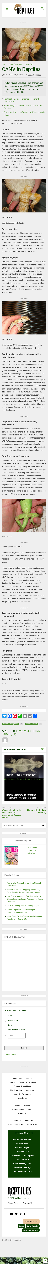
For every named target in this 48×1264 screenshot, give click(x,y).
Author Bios (32, 1125)
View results (11, 1054)
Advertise (31, 853)
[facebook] (24, 1214)
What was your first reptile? (16, 1010)
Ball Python (29, 1156)
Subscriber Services (31, 1230)
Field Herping (16, 1090)
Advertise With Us (15, 1125)
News (30, 1109)
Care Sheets (17, 1078)
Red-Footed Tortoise (22, 1140)
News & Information (22, 1094)
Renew (21, 1226)
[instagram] (21, 1214)
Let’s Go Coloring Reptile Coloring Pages (23, 906)
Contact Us (31, 850)
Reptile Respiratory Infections (21, 774)
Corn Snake (15, 1156)
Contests (22, 1113)
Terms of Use (28, 1203)
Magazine (30, 1090)
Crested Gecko (22, 1152)
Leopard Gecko (22, 1160)
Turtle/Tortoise (13, 1020)
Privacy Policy (13, 1203)
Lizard (10, 1025)
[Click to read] (24, 766)
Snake (10, 1016)
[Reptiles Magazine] (23, 16)
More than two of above (16, 1030)
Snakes (29, 1078)
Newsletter (22, 1098)
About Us (29, 1121)
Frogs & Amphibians (22, 1086)
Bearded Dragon (22, 1148)
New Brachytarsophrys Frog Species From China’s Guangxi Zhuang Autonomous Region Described (25, 899)
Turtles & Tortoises (27, 1082)
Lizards (12, 1082)
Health (27, 1105)
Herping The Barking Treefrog (36, 811)
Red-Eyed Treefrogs (22, 1167)
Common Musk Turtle (22, 1171)
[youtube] (11, 1214)
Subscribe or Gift (31, 1221)
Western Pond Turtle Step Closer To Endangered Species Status (11, 814)
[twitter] (16, 1214)
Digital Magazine (33, 1226)
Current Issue (31, 848)
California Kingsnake (22, 1164)
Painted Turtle (22, 1144)
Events (17, 1105)
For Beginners (18, 1109)
